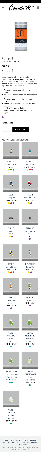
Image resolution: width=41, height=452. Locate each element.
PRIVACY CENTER (15, 440)
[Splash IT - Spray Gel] (30, 252)
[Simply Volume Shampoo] (11, 322)
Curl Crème (30, 164)
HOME (6, 440)
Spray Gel (30, 267)
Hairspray (11, 198)
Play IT (11, 228)
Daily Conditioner (30, 378)
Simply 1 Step (11, 372)
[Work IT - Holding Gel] (30, 286)
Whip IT (11, 297)
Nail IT (30, 195)
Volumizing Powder (30, 232)
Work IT (30, 297)
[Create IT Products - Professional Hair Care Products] (21, 7)
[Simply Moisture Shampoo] (30, 322)
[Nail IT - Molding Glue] (30, 183)
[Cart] (38, 7)
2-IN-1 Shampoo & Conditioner (11, 376)
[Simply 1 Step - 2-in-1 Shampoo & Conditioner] (11, 360)
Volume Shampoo (11, 340)
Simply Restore (11, 411)
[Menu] (3, 7)
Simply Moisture (30, 334)
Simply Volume (11, 334)
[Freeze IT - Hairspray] (11, 183)
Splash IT (30, 264)
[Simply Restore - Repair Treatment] (11, 399)
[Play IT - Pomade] (11, 217)
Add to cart (20, 129)
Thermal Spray (11, 267)
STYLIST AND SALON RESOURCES (26, 442)
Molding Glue (30, 198)
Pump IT (30, 228)
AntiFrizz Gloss (11, 164)
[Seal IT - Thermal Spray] (11, 252)
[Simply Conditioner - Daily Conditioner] (30, 360)
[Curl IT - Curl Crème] (30, 150)
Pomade (11, 231)
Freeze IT (11, 195)
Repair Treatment (11, 417)
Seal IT (11, 264)
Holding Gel (30, 300)
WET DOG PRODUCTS (20, 444)
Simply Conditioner (30, 373)
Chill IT (11, 161)
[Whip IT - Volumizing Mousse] (11, 286)
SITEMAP (25, 440)
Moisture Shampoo (30, 340)
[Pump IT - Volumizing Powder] (30, 217)
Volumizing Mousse (11, 301)
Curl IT (29, 161)
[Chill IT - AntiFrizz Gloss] (11, 150)
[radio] (9, 123)
